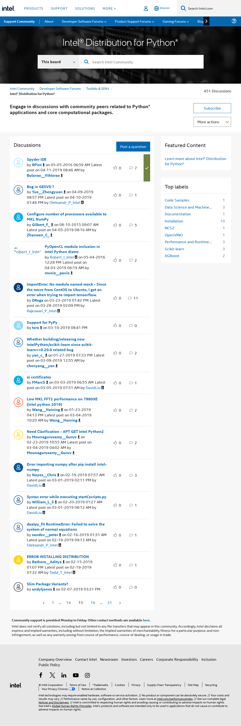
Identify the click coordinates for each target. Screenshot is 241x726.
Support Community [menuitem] (19, 21)
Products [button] (33, 8)
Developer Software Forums (60, 88)
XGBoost (172, 255)
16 (93, 602)
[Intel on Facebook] (41, 675)
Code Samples (177, 200)
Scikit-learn (174, 248)
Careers (146, 659)
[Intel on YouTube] (76, 675)
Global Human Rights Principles (72, 705)
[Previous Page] (44, 603)
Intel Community (22, 88)
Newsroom (109, 659)
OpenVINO (174, 235)
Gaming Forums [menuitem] (174, 21)
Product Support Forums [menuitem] (133, 21)
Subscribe (212, 108)
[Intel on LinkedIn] (64, 675)
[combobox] (142, 62)
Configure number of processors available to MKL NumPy (67, 216)
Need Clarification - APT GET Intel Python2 (65, 431)
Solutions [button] (85, 8)
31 (109, 602)
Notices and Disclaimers (54, 702)
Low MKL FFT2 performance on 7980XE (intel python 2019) (62, 401)
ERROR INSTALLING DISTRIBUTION (58, 556)
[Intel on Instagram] (87, 675)
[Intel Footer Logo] (16, 684)
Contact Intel (86, 659)
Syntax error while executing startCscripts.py (66, 496)
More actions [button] (208, 121)
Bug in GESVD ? (40, 186)
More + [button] (109, 8)
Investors (129, 659)
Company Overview (55, 659)
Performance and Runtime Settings (190, 241)
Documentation (178, 214)
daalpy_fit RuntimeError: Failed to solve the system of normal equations (66, 526)
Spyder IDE (36, 159)
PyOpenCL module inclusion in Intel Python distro (72, 249)
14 (68, 602)
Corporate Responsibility (177, 659)
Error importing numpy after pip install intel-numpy (67, 467)
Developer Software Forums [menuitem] (82, 21)
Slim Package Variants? (47, 584)
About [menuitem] (48, 21)
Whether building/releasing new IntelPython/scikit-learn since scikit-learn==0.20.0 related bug (60, 344)
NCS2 (169, 227)
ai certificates (39, 377)
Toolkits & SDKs (97, 88)
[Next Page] (120, 603)
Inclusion (208, 659)
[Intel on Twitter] (52, 675)
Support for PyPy (42, 322)
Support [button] (59, 8)
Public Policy (49, 664)
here (146, 620)
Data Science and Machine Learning (190, 207)
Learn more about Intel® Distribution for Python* (195, 161)
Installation (174, 221)
